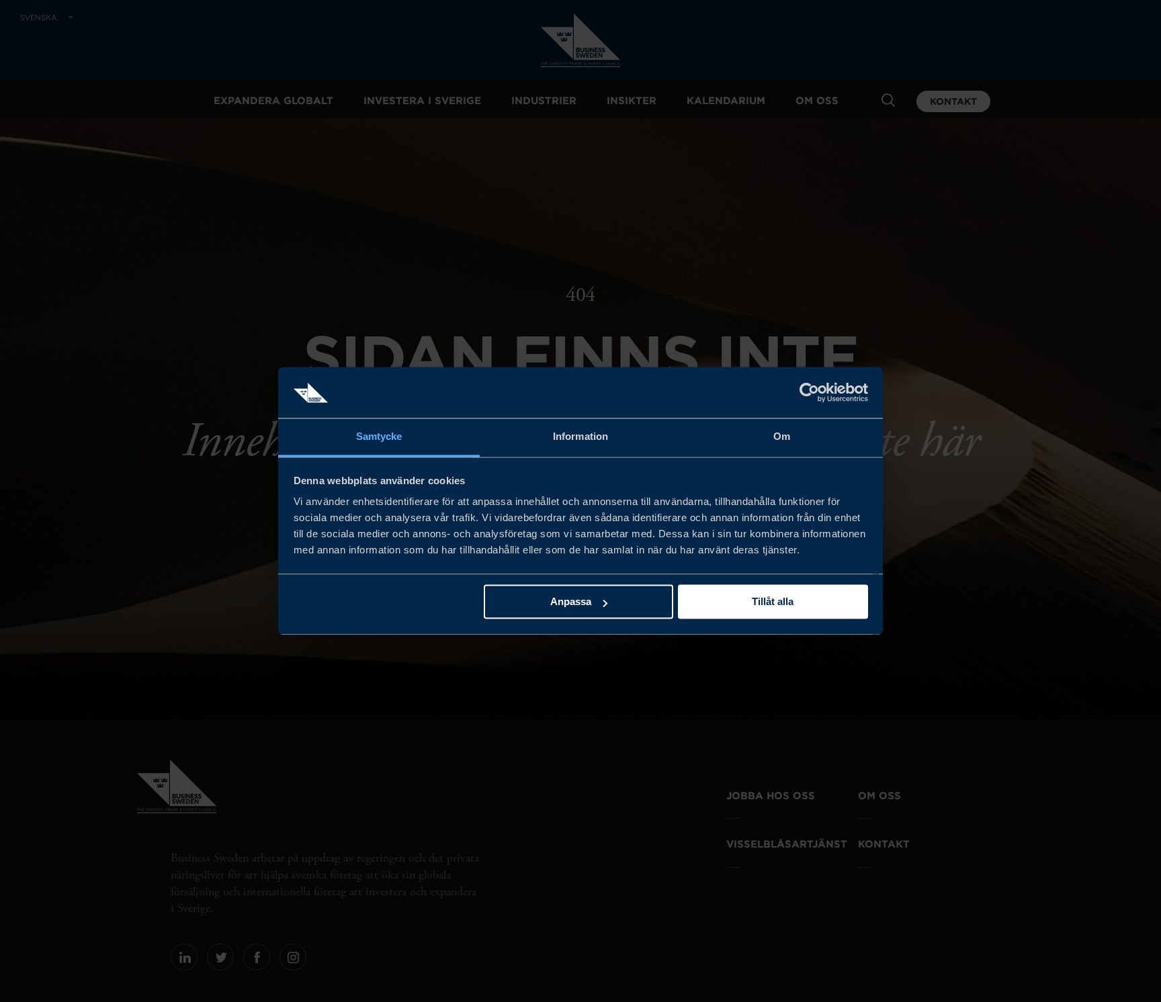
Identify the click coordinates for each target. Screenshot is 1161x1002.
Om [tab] (781, 437)
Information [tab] (580, 437)
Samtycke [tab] (379, 437)
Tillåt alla (772, 602)
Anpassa (570, 602)
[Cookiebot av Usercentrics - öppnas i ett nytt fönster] (809, 393)
